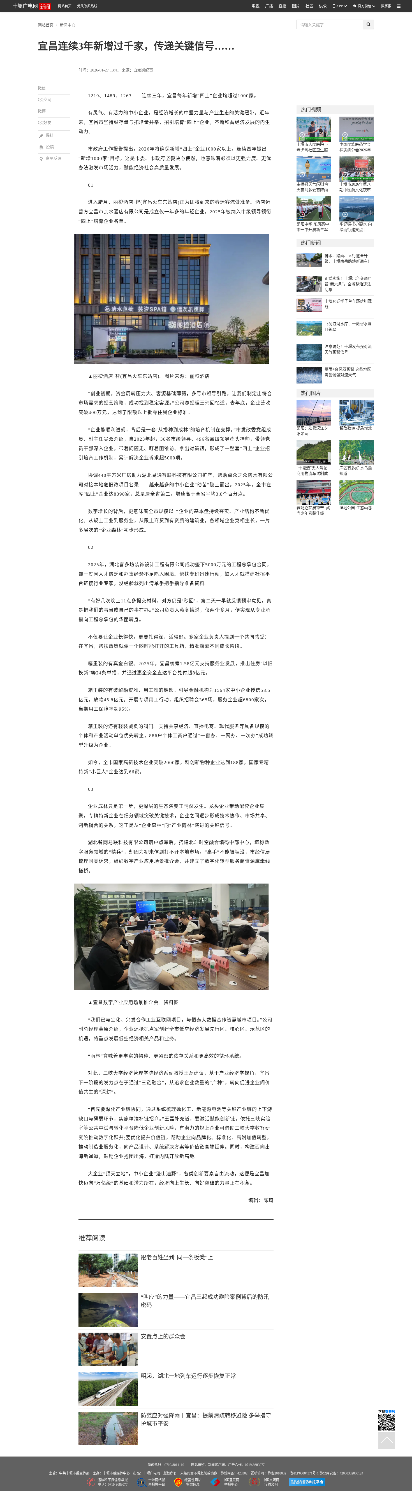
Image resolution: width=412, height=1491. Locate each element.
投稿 (46, 147)
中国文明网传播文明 (271, 1482)
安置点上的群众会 (163, 1336)
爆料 (46, 135)
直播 (282, 6)
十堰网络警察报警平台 (156, 1482)
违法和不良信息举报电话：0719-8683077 (113, 1482)
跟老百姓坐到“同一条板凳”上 (177, 1257)
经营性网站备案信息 (192, 1482)
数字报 (386, 6)
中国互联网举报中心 (231, 1482)
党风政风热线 (87, 6)
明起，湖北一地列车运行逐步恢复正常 (188, 1376)
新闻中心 (67, 24)
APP (340, 6)
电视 (256, 6)
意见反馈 (50, 158)
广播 (269, 6)
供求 (323, 6)
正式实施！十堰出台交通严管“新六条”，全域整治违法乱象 (348, 284)
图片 (296, 6)
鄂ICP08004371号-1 (305, 1473)
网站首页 (64, 6)
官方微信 (362, 6)
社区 (309, 6)
